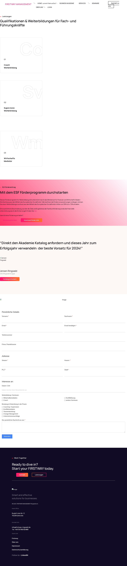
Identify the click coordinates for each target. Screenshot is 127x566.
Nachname (68, 316)
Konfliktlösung (70, 398)
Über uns (15, 542)
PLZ (4, 370)
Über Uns (39, 7)
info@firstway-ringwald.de (21, 527)
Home (40, 3)
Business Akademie (67, 3)
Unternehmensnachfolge (12, 416)
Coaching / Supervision (11, 407)
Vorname (5, 316)
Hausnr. (67, 360)
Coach (6, 400)
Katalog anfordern (9, 279)
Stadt (66, 370)
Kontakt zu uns (113, 4)
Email (4, 325)
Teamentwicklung (9, 411)
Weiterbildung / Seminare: (10, 395)
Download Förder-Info (31, 220)
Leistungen (39, 475)
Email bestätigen (70, 325)
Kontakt (22, 475)
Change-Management (11, 414)
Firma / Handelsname (9, 344)
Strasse (5, 360)
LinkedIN (24, 555)
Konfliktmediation (9, 409)
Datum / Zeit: (6, 386)
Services (82, 3)
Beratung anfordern (10, 220)
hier (35, 211)
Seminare (95, 3)
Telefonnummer (7, 335)
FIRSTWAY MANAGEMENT (18, 4)
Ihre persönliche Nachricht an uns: (13, 420)
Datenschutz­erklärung (20, 550)
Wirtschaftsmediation (10, 398)
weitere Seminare (72, 400)
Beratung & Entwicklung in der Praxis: (14, 404)
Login (50, 7)
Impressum (16, 546)
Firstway (15, 538)
